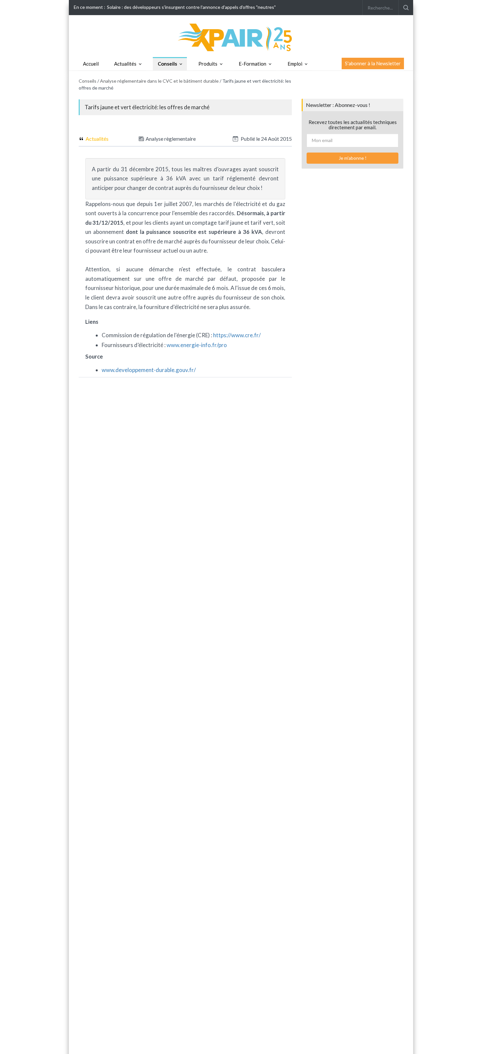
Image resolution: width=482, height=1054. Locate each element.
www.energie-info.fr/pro (197, 344)
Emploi (295, 64)
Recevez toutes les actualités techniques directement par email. (353, 124)
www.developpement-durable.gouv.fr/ (149, 369)
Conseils (167, 64)
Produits (207, 64)
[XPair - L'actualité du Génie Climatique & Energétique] (241, 37)
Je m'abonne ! (353, 158)
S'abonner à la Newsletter (373, 63)
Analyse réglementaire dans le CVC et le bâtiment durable (159, 81)
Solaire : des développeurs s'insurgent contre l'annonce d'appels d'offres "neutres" (191, 7)
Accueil (91, 64)
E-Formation (252, 64)
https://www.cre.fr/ (237, 335)
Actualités (125, 64)
